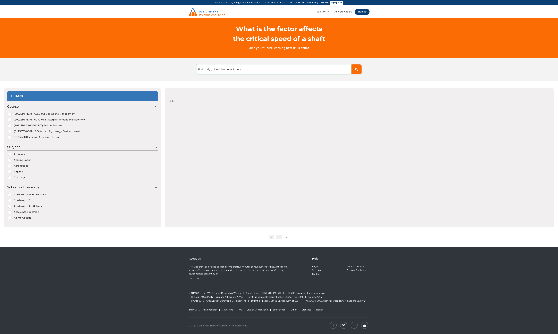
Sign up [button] (362, 11)
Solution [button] (321, 11)
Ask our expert (343, 11)
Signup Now (336, 2)
